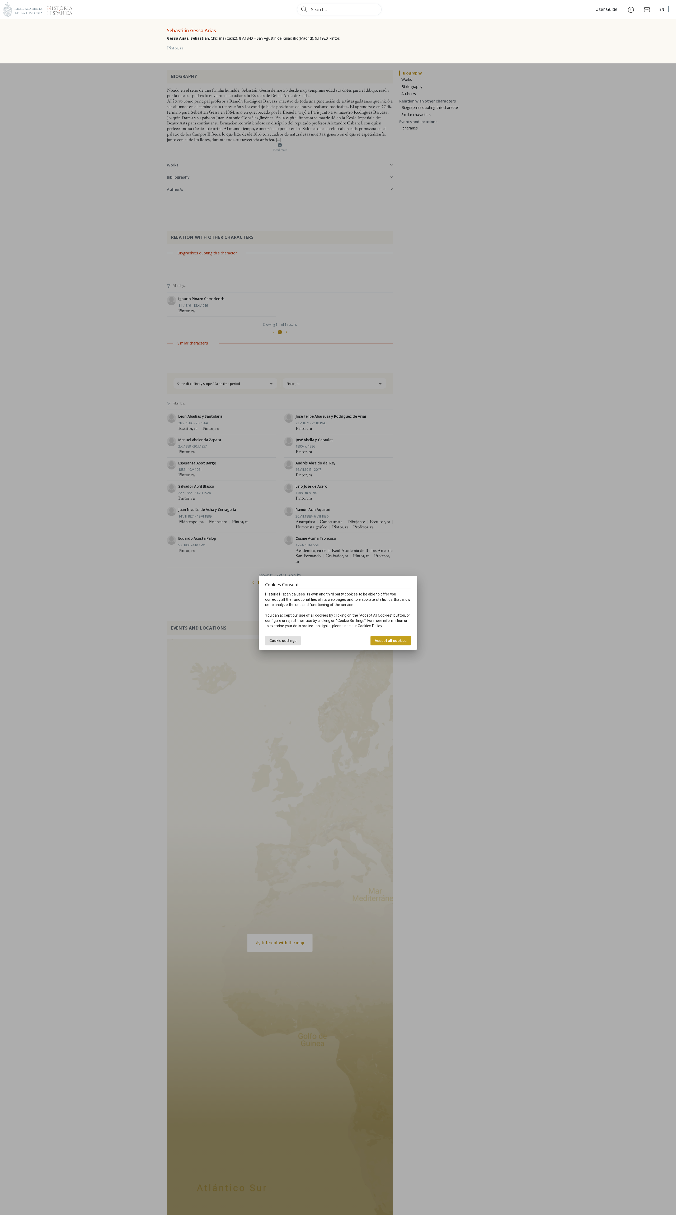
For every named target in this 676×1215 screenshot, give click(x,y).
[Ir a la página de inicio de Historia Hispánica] (57, 8)
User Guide (606, 9)
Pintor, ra (175, 48)
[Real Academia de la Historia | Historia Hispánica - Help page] (631, 9)
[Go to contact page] (647, 9)
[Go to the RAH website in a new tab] (23, 8)
